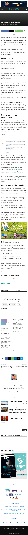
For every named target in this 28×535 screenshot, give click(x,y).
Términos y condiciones (20, 528)
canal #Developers (19, 177)
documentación (15, 169)
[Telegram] (21, 358)
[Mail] (15, 392)
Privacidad (12, 528)
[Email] (18, 358)
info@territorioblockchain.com (17, 513)
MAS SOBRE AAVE (5, 283)
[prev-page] (2, 423)
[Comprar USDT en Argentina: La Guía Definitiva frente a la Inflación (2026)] (4, 403)
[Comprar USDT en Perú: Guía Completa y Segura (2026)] (4, 418)
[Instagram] (10, 392)
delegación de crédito (10, 172)
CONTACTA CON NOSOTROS (10, 527)
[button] (2, 9)
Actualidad (6, 12)
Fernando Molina (6, 24)
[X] (9, 358)
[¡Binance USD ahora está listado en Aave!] (6, 322)
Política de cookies (6, 528)
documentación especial (17, 120)
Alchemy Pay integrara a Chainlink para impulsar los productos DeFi (7, 368)
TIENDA (11, 529)
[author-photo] (14, 380)
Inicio (2, 12)
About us (16, 529)
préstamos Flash (21, 172)
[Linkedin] (15, 358)
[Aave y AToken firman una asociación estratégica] (19, 325)
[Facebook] (6, 358)
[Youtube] (24, 522)
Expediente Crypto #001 (21, 366)
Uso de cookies (19, 527)
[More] (24, 31)
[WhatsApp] (12, 358)
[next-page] (4, 423)
